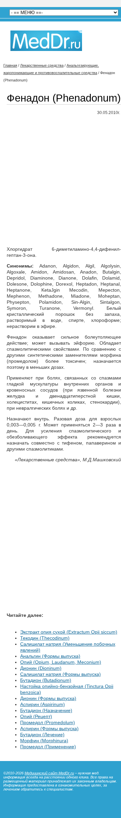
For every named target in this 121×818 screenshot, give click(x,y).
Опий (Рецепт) (36, 716)
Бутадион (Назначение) (46, 710)
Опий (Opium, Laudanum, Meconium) (60, 662)
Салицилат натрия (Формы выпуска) (60, 674)
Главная (10, 65)
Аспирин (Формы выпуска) (49, 728)
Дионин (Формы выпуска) (48, 698)
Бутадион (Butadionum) (45, 680)
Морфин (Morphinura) (44, 740)
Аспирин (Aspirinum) (42, 704)
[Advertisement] (60, 181)
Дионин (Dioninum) (41, 668)
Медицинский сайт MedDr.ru (49, 773)
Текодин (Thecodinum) (45, 638)
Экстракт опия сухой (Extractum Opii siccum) (68, 632)
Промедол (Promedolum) (47, 722)
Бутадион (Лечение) (42, 734)
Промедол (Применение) (48, 746)
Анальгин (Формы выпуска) (50, 656)
